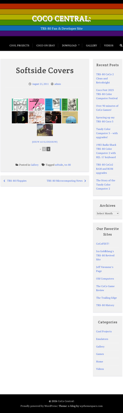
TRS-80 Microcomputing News (64, 180)
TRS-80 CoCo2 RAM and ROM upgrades (104, 169)
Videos (108, 45)
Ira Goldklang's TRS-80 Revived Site (105, 255)
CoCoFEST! (102, 243)
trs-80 (67, 164)
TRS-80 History (105, 305)
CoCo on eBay (45, 45)
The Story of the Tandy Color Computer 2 (105, 184)
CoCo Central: (61, 18)
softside (59, 164)
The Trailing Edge (106, 297)
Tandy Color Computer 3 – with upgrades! (107, 133)
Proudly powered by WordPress (38, 406)
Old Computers (105, 278)
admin (57, 83)
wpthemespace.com (91, 406)
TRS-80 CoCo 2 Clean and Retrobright (105, 78)
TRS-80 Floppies (16, 180)
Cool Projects (19, 45)
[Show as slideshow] (44, 141)
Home (99, 361)
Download (69, 45)
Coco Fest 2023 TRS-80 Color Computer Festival (107, 94)
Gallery (91, 45)
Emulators (102, 339)
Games (100, 354)
